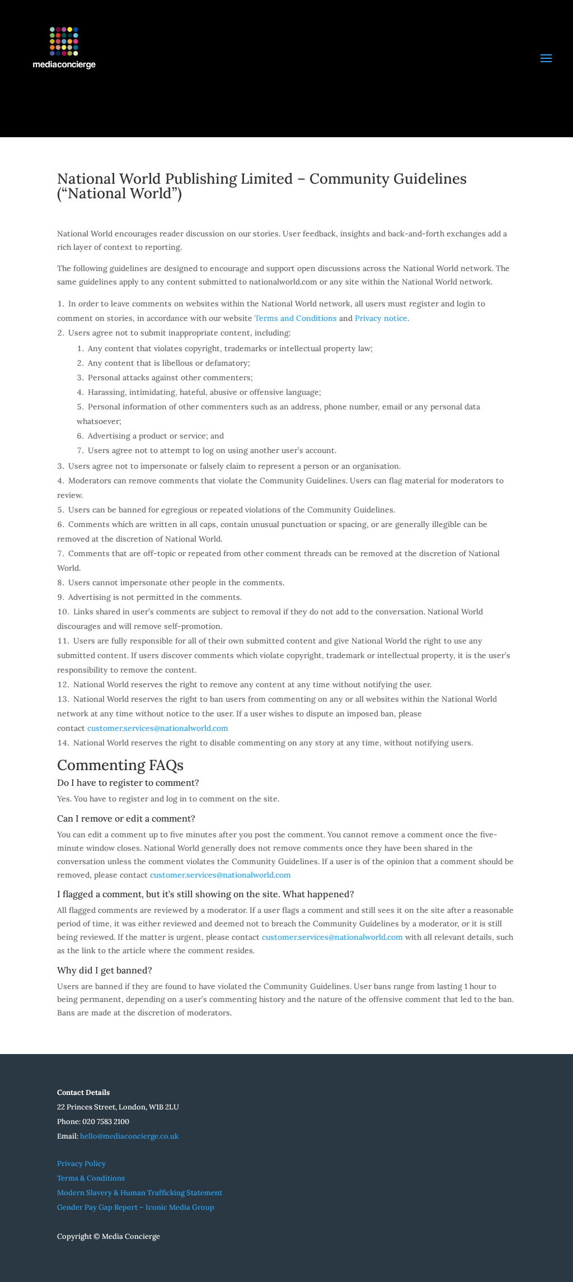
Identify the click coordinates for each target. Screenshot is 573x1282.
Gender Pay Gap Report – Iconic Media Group (135, 1207)
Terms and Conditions (297, 318)
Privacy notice (381, 318)
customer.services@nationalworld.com (157, 728)
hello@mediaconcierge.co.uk (129, 1136)
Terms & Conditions (91, 1178)
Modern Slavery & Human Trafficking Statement (139, 1192)
